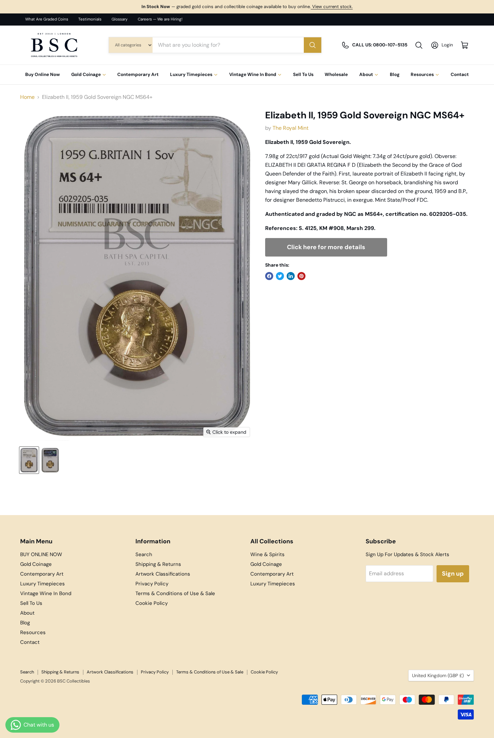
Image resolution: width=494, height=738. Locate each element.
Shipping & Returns (158, 564)
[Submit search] (312, 45)
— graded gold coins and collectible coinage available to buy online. (247, 6)
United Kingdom (438, 675)
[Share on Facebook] (269, 276)
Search (143, 554)
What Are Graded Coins (46, 19)
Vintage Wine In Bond (252, 74)
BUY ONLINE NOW (41, 554)
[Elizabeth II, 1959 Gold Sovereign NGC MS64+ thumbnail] (29, 460)
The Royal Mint (290, 127)
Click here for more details (326, 247)
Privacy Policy (151, 583)
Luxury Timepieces (191, 74)
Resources (422, 74)
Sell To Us (303, 74)
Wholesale (336, 74)
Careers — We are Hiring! (160, 19)
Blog (395, 74)
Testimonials (89, 19)
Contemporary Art (138, 74)
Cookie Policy (151, 603)
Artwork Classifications (162, 574)
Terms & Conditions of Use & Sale (175, 593)
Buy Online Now (42, 74)
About (366, 74)
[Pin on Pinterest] (301, 276)
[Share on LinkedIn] (291, 276)
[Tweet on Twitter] (280, 276)
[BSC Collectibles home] (54, 45)
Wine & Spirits (267, 554)
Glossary (120, 19)
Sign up (453, 574)
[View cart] (464, 45)
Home (27, 97)
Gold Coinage (86, 74)
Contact (460, 74)
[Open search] (419, 45)
